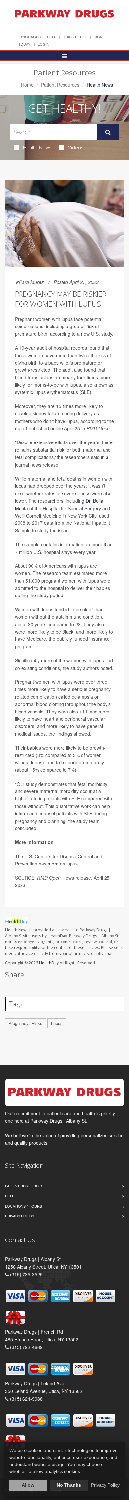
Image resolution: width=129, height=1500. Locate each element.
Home (27, 84)
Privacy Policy (19, 1215)
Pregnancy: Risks (25, 1023)
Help (51, 36)
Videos (76, 147)
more (53, 863)
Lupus (57, 1023)
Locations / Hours (23, 1206)
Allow (28, 1485)
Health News (37, 147)
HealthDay (49, 963)
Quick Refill (75, 36)
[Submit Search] (108, 132)
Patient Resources (60, 84)
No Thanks (69, 1485)
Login (43, 44)
